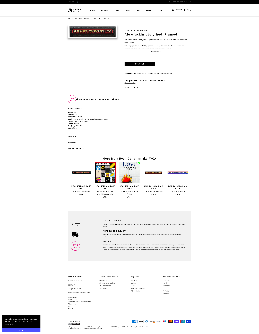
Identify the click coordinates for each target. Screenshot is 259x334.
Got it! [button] (21, 330)
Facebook (166, 286)
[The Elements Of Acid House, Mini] (105, 172)
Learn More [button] (9, 324)
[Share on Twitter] (134, 87)
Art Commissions (105, 286)
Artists (92, 10)
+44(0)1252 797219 (154, 81)
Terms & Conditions (138, 288)
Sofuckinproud (177, 191)
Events (127, 10)
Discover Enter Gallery (107, 283)
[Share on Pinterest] (137, 87)
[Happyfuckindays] (81, 172)
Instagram (166, 280)
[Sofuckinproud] (177, 172)
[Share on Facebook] (131, 87)
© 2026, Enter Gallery (74, 321)
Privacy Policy (136, 291)
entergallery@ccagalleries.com (79, 293)
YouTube (166, 291)
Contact (160, 10)
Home (69, 18)
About (148, 10)
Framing (134, 280)
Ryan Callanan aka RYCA (82, 18)
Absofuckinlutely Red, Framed (151, 34)
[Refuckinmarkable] (153, 172)
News (138, 10)
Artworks (104, 10)
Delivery (134, 283)
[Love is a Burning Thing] (129, 172)
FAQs (133, 286)
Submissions (103, 288)
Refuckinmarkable (153, 191)
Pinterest (166, 294)
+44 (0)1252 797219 (75, 289)
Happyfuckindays (81, 191)
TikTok (165, 283)
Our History (103, 280)
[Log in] (184, 10)
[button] (179, 10)
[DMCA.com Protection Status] (84, 324)
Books (116, 10)
